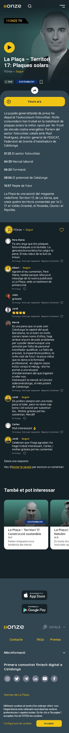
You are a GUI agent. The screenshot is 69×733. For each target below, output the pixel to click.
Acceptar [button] (49, 723)
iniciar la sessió (21, 467)
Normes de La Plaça (16, 694)
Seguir (20, 71)
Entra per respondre (31, 261)
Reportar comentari (50, 261)
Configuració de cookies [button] (17, 723)
